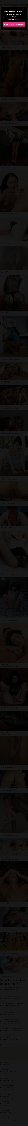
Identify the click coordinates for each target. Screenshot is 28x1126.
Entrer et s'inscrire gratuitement (14, 24)
